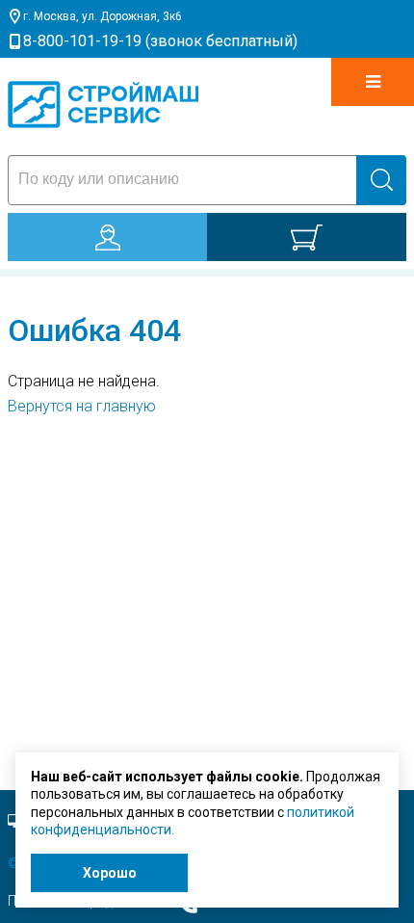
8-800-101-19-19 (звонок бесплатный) (160, 41)
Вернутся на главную (82, 406)
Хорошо (110, 873)
